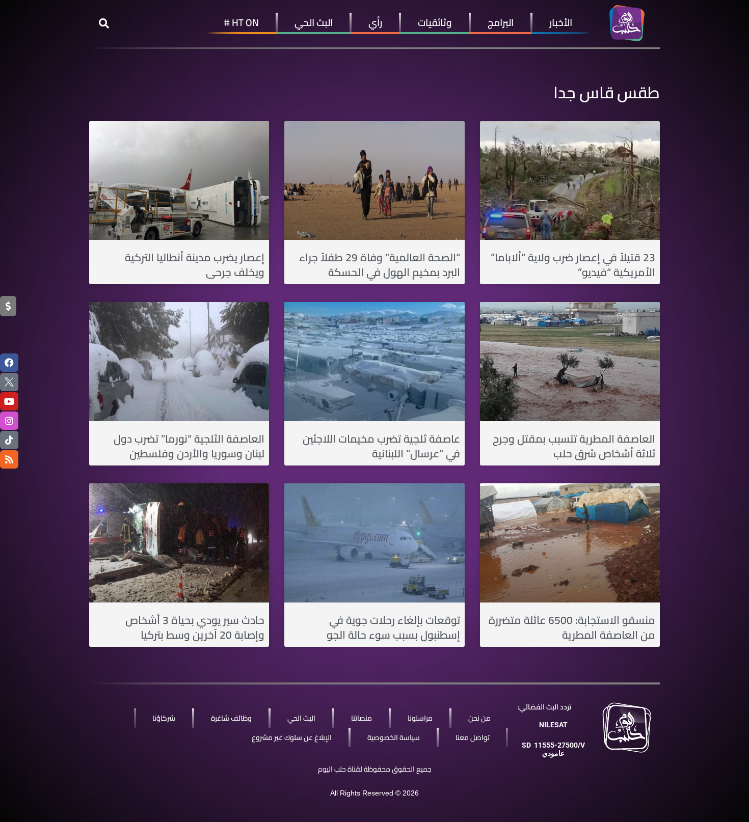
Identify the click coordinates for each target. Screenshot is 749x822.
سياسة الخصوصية (393, 737)
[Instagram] (9, 421)
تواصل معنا (473, 737)
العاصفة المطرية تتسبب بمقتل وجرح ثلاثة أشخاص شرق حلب (574, 446)
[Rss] (9, 459)
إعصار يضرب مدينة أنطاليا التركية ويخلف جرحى (194, 265)
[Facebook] (9, 362)
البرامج (501, 22)
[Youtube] (9, 401)
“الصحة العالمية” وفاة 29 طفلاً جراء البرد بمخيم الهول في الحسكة (379, 265)
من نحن (479, 718)
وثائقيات (435, 22)
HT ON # (241, 22)
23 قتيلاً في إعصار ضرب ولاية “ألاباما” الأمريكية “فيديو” (573, 265)
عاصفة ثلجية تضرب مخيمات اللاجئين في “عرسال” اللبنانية (381, 446)
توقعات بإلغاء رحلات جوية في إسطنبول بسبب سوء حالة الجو (393, 627)
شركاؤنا (163, 718)
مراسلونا (420, 718)
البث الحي (314, 22)
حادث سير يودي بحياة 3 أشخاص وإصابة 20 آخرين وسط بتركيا (194, 627)
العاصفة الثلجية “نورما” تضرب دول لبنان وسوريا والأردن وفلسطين (189, 446)
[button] (104, 23)
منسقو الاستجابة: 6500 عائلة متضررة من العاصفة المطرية (572, 627)
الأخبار (560, 22)
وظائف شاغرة (231, 718)
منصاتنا (361, 718)
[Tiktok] (9, 440)
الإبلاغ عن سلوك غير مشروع (292, 737)
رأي (375, 22)
